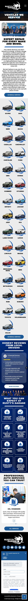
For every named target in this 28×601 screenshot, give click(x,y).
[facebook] (4, 549)
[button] (1, 368)
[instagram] (8, 549)
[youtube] (12, 549)
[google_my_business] (16, 549)
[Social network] (20, 549)
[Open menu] (25, 6)
